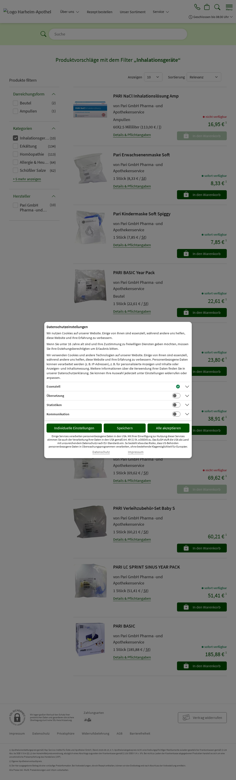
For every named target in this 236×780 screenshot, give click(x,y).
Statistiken (54, 405)
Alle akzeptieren (168, 428)
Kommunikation (58, 414)
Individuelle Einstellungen (74, 428)
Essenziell (53, 386)
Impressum (136, 452)
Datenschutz (101, 452)
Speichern (125, 428)
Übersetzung (55, 396)
